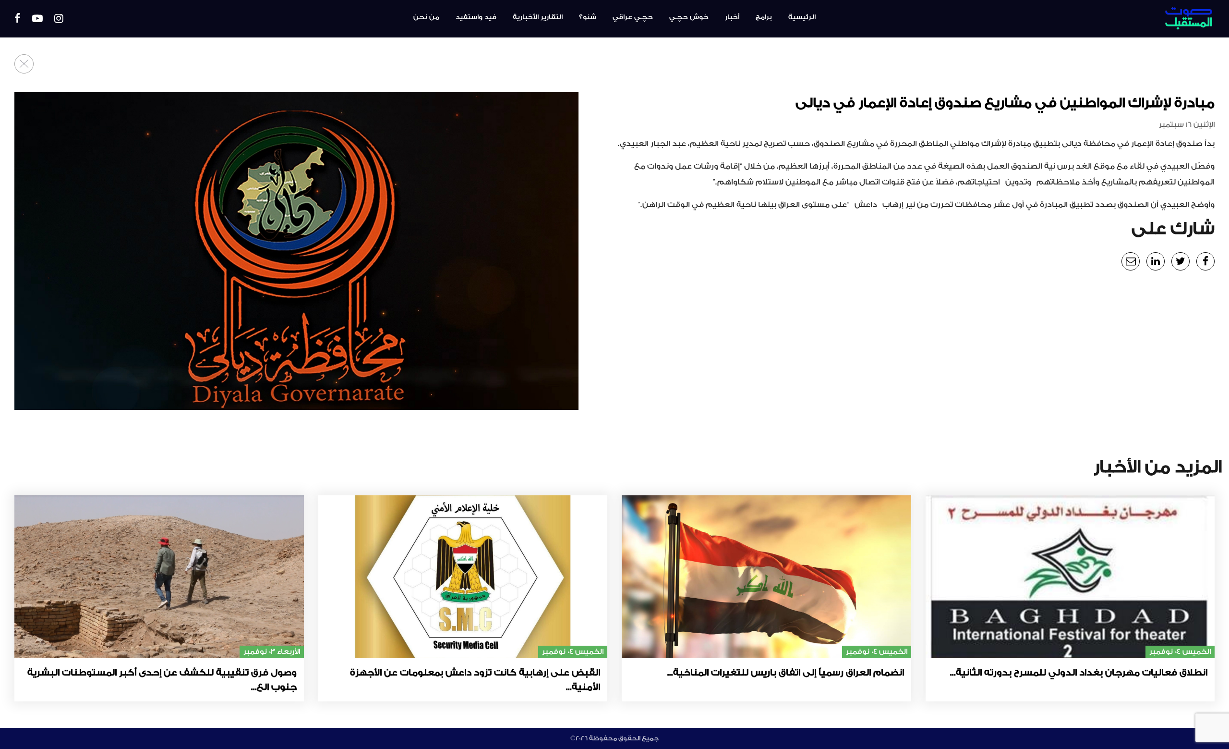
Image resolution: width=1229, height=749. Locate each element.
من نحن (426, 17)
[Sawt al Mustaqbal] (1120, 18)
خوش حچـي (689, 17)
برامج (764, 17)
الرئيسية (802, 17)
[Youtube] (37, 19)
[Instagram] (58, 19)
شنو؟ (587, 17)
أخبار (732, 17)
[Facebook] (17, 19)
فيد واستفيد (476, 17)
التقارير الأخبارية (538, 17)
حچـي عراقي (633, 17)
